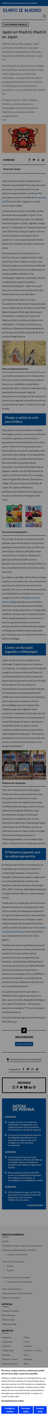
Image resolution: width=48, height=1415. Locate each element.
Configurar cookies (10, 1410)
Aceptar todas (40, 1410)
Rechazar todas (25, 1410)
